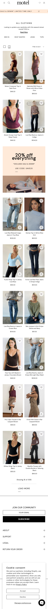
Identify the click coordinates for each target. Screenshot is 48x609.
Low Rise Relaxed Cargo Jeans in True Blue (13, 234)
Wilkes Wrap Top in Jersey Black (13, 467)
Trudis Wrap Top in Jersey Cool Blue (13, 281)
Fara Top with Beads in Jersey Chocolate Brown (12, 374)
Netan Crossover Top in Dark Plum (13, 87)
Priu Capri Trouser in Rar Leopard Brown (13, 421)
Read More (24, 32)
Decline (23, 597)
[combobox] (9, 2)
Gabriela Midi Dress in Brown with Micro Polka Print (34, 88)
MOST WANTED (20, 37)
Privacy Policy (21, 584)
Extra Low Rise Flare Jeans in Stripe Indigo (34, 281)
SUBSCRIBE (24, 519)
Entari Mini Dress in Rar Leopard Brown (34, 421)
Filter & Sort (36, 47)
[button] (20, 54)
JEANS (32, 37)
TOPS (42, 37)
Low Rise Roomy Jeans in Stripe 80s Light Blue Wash (34, 374)
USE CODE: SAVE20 (24, 168)
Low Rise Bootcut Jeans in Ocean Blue (13, 327)
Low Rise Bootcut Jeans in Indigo (34, 136)
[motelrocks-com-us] (23, 3)
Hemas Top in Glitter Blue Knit (34, 234)
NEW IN (6, 37)
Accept (23, 591)
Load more (24, 488)
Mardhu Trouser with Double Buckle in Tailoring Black (34, 468)
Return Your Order (13, 549)
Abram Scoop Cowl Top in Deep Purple (13, 136)
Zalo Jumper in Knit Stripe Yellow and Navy (34, 327)
